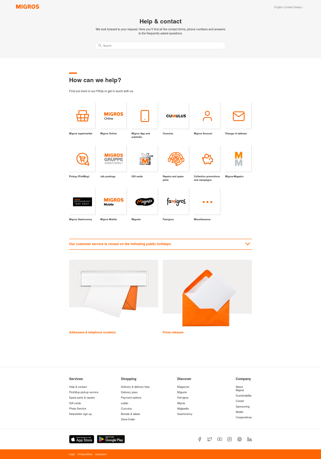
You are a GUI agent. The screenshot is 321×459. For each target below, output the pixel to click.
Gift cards (75, 403)
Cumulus (126, 408)
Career (240, 401)
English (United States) (288, 7)
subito (124, 403)
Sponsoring (242, 406)
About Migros (240, 388)
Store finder (128, 419)
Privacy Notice (85, 454)
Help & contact (78, 386)
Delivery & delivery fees (135, 386)
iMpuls (181, 403)
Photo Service (77, 408)
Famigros (183, 397)
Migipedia (183, 408)
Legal (72, 454)
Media (239, 411)
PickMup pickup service (83, 392)
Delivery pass (129, 392)
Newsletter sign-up (80, 414)
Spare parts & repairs (82, 397)
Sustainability (243, 395)
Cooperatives (243, 417)
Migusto (182, 392)
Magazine (183, 386)
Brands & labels (130, 414)
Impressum (100, 454)
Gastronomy (184, 414)
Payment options (131, 397)
